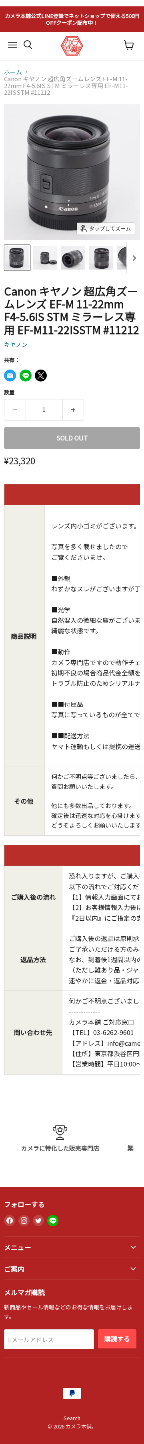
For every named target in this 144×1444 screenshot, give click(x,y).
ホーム (13, 71)
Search (72, 1418)
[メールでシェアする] (10, 376)
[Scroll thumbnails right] (132, 258)
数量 (9, 392)
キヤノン (16, 344)
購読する (117, 1338)
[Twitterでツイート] (41, 376)
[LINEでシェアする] (26, 376)
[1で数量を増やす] (73, 410)
